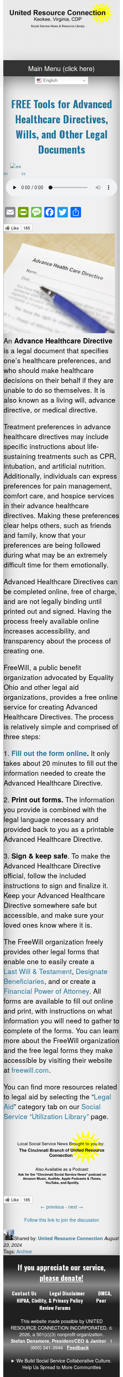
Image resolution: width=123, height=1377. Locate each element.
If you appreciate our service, (61, 1272)
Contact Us (24, 1293)
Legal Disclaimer (67, 1293)
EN (7, 174)
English (49, 80)
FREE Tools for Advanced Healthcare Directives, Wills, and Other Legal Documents (61, 126)
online (76, 753)
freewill (22, 1070)
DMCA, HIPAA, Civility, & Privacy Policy (64, 1296)
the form (51, 753)
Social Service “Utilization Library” (52, 1111)
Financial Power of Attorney (46, 991)
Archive (24, 1251)
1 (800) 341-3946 (62, 1363)
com (42, 1070)
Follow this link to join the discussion (61, 1219)
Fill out (23, 753)
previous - (54, 1206)
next (75, 1206)
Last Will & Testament (38, 971)
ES (25, 174)
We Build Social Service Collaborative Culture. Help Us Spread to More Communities (64, 1363)
